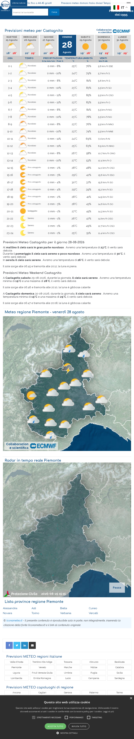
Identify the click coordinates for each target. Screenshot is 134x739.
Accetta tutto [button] (55, 726)
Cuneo (93, 608)
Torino (35, 613)
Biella (63, 608)
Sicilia (120, 672)
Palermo (93, 692)
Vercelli (93, 613)
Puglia (94, 672)
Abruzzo (93, 662)
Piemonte (16, 667)
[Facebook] (9, 645)
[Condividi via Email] (32, 645)
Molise (94, 667)
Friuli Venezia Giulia (42, 672)
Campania (93, 678)
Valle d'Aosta (16, 662)
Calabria (119, 667)
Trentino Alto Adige (42, 662)
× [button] (131, 698)
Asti (34, 608)
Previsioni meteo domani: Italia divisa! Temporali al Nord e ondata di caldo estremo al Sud (78, 3)
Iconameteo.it (14, 620)
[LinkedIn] (24, 645)
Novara (7, 613)
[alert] (67, 717)
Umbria (68, 672)
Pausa (117, 587)
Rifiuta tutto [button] (79, 726)
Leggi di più (108, 711)
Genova (68, 692)
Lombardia (16, 678)
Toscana (68, 662)
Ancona (17, 692)
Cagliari (42, 692)
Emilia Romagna (42, 678)
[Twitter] (16, 645)
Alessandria (10, 608)
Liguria (16, 672)
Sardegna (119, 678)
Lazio (68, 678)
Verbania (65, 613)
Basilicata (120, 662)
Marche (68, 667)
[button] (67, 733)
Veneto (42, 667)
